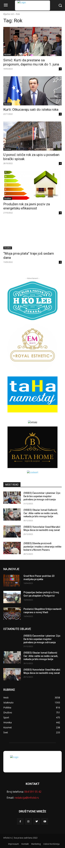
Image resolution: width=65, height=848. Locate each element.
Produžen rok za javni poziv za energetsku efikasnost (26, 206)
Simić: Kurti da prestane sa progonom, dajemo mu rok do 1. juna (31, 62)
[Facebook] (20, 821)
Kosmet (7, 54)
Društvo (7, 149)
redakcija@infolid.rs (26, 797)
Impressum (13, 844)
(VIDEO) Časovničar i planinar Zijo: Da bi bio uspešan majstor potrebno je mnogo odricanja (42, 496)
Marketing (36, 844)
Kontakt (25, 844)
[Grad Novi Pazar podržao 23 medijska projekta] (12, 580)
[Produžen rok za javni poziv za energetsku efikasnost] (32, 185)
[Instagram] (28, 821)
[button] (60, 5)
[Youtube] (45, 821)
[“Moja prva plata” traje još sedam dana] (32, 234)
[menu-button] (5, 5)
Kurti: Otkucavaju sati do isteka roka (30, 110)
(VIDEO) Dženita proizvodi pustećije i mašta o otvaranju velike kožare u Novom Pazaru (42, 546)
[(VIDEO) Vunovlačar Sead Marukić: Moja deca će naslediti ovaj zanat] (12, 531)
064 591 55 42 (32, 791)
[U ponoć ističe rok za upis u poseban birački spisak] (32, 136)
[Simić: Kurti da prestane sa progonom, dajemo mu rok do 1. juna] (32, 41)
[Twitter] (36, 821)
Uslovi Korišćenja (51, 844)
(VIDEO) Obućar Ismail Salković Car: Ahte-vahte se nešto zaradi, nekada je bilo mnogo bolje (41, 513)
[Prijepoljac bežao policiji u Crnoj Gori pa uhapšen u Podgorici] (12, 597)
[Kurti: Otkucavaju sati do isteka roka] (32, 90)
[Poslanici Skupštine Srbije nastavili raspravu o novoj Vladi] (12, 613)
